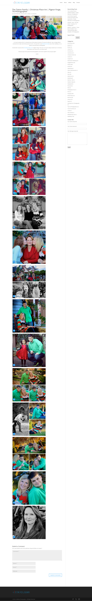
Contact (78, 2)
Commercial (70, 52)
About (65, 2)
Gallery (69, 2)
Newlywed (70, 84)
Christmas (70, 51)
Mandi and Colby (45, 43)
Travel (69, 110)
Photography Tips (71, 89)
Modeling (70, 78)
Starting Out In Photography (73, 103)
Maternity (70, 76)
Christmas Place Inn (28, 47)
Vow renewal (70, 112)
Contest (69, 56)
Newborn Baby (71, 82)
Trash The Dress (71, 108)
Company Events (71, 54)
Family (29, 13)
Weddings (70, 116)
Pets (68, 87)
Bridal (69, 47)
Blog (74, 2)
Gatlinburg (70, 68)
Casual (69, 49)
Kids (68, 74)
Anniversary (70, 43)
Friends (69, 66)
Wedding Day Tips (71, 114)
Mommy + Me (70, 80)
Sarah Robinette (16, 13)
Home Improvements (72, 70)
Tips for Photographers (72, 106)
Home (61, 2)
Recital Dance (70, 95)
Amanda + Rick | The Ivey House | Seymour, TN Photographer (73, 24)
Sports (69, 101)
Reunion (69, 97)
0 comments (33, 13)
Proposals (70, 93)
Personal (69, 85)
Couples (69, 58)
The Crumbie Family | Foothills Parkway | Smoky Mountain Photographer (73, 13)
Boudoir (69, 45)
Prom (69, 91)
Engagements (70, 62)
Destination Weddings (72, 60)
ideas (69, 72)
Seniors (69, 99)
